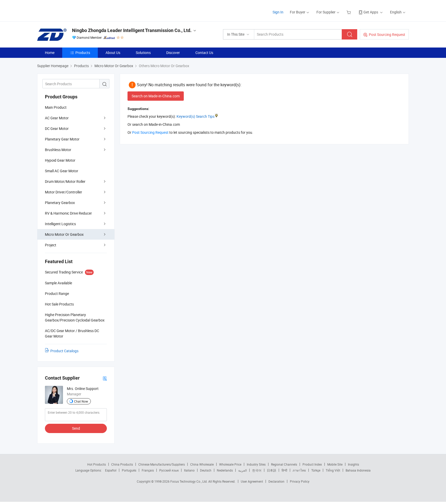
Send (76, 428)
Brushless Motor (58, 149)
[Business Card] (105, 378)
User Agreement (252, 481)
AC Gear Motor (57, 117)
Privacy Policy (299, 481)
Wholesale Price (230, 464)
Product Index (312, 464)
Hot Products (96, 464)
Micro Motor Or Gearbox (64, 234)
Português (129, 470)
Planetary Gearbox (60, 202)
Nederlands (225, 470)
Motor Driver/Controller (63, 192)
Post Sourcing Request (387, 34)
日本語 (271, 470)
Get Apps (371, 12)
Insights (353, 464)
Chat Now (81, 401)
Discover (173, 52)
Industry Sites (256, 464)
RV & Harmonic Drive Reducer (68, 213)
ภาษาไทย (299, 470)
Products (82, 52)
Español (110, 470)
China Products (122, 464)
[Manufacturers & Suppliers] (70, 10)
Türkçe (315, 470)
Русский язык (169, 470)
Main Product (56, 107)
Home (49, 52)
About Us (113, 52)
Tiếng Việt (333, 470)
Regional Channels (284, 464)
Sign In (278, 12)
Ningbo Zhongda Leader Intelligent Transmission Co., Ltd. (132, 30)
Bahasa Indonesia (358, 470)
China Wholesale (202, 464)
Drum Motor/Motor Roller (65, 181)
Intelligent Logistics (60, 223)
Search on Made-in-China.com (156, 95)
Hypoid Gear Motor (60, 160)
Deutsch (205, 470)
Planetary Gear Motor (62, 139)
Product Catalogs (64, 350)
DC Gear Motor (57, 128)
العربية (242, 470)
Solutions (143, 52)
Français (148, 470)
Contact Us (204, 52)
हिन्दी (284, 470)
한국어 (256, 470)
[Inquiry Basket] (349, 12)
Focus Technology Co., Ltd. (189, 481)
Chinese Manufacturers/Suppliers (161, 464)
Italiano (189, 470)
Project (50, 244)
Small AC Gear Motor (61, 170)
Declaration (276, 481)
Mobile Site (335, 464)
